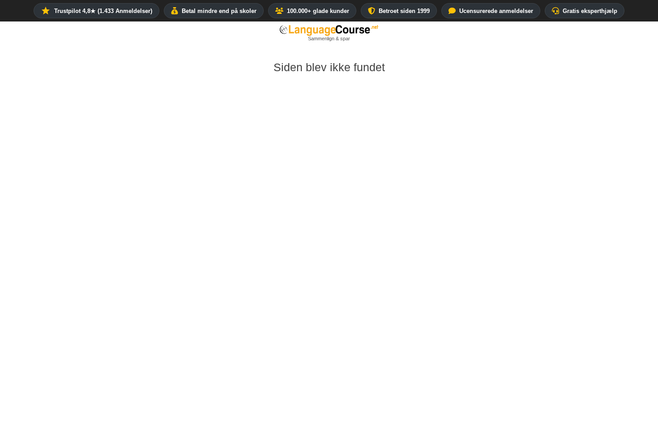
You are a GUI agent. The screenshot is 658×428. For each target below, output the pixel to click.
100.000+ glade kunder (318, 11)
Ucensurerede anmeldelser (496, 11)
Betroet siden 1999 (404, 11)
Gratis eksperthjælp (590, 11)
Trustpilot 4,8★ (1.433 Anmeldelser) (103, 11)
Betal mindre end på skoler (219, 11)
